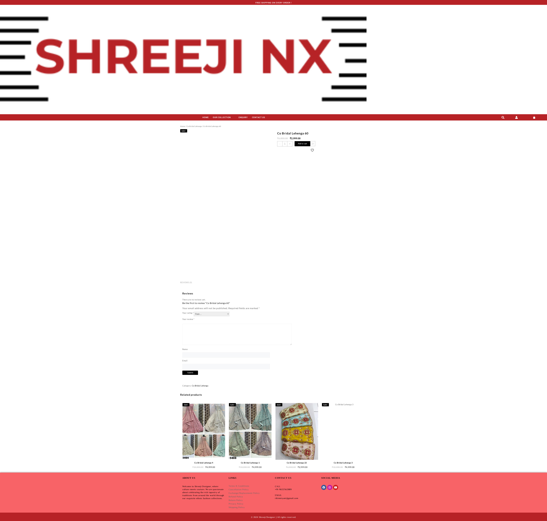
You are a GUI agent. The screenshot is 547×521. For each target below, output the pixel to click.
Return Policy (236, 500)
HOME (205, 117)
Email (184, 360)
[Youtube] (335, 487)
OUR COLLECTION (222, 117)
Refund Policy (236, 496)
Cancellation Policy (239, 489)
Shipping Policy (237, 507)
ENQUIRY (243, 117)
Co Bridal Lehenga (194, 126)
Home (182, 126)
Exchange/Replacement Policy (244, 493)
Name (185, 349)
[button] (223, 117)
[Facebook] (323, 487)
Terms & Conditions (239, 486)
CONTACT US (258, 117)
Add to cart (302, 144)
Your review (188, 319)
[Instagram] (329, 487)
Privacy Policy (236, 503)
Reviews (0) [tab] (186, 282)
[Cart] (534, 117)
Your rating (188, 313)
